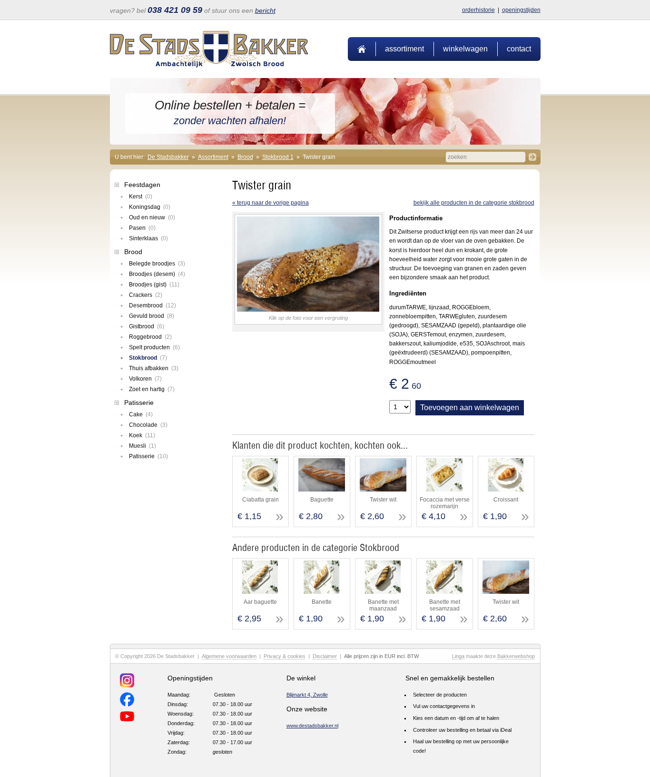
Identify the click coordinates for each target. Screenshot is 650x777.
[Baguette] (321, 489)
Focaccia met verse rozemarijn (445, 503)
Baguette (322, 499)
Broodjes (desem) (157, 274)
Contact (519, 49)
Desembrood (152, 305)
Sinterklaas (148, 238)
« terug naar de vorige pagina (270, 202)
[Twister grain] (308, 309)
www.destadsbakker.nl (312, 725)
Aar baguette (260, 602)
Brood (245, 157)
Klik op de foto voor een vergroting (308, 318)
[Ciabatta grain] (260, 489)
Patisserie (139, 402)
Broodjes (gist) (154, 284)
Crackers (145, 295)
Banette (322, 602)
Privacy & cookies (284, 656)
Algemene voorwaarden (229, 656)
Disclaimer (325, 656)
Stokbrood (148, 357)
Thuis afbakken (153, 368)
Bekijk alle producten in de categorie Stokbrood (474, 202)
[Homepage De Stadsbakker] (209, 65)
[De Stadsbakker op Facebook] (127, 700)
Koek (142, 435)
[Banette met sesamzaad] (444, 592)
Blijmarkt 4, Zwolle (307, 695)
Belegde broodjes (157, 263)
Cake (141, 414)
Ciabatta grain (260, 499)
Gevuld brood (151, 316)
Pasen (142, 228)
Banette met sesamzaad (444, 605)
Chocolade (148, 425)
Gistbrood (146, 326)
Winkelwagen (465, 49)
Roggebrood (150, 337)
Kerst (140, 196)
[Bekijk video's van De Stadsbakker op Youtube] (127, 717)
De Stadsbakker (168, 157)
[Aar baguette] (260, 592)
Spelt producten (154, 347)
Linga (458, 656)
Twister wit (383, 499)
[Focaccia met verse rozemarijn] (444, 489)
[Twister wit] (383, 489)
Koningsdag (149, 207)
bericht (265, 10)
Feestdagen (142, 184)
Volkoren (145, 378)
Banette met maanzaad (383, 605)
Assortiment (404, 49)
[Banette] (321, 592)
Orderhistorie (478, 10)
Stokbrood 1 (278, 157)
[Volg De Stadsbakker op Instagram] (127, 681)
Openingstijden (521, 10)
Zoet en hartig (152, 389)
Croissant (505, 499)
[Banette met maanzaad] (383, 592)
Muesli (142, 446)
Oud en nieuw (152, 217)
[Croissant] (506, 489)
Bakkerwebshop (516, 656)
